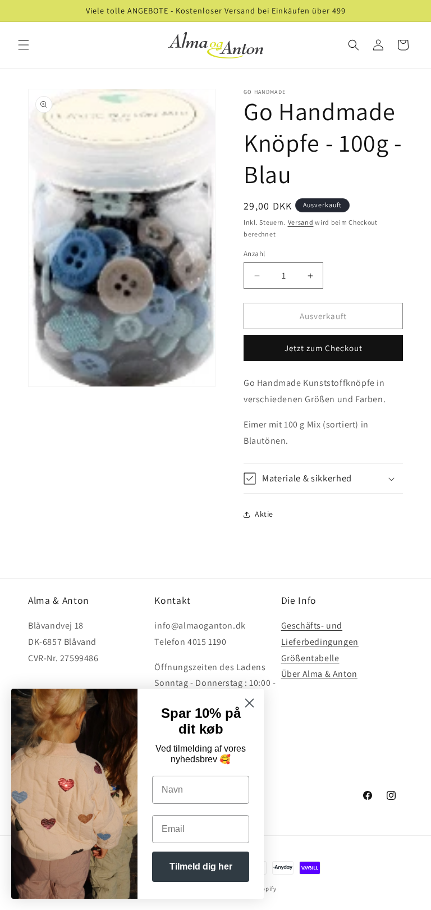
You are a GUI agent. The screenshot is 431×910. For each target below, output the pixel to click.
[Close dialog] (249, 703)
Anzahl (254, 253)
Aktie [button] (264, 514)
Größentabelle (310, 658)
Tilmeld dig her (200, 866)
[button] (23, 45)
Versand (301, 222)
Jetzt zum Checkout (324, 348)
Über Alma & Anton (319, 674)
